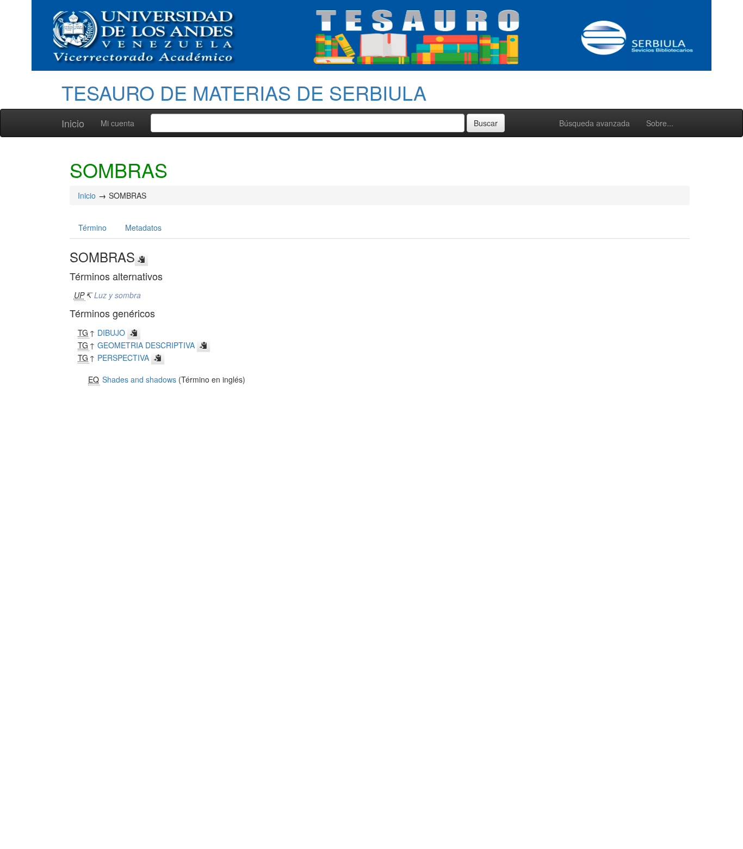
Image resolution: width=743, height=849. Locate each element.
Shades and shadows (139, 379)
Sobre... (659, 123)
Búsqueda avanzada (594, 123)
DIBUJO (111, 332)
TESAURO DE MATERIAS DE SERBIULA (243, 92)
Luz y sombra (117, 295)
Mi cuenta (117, 123)
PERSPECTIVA (123, 357)
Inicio (72, 123)
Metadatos (143, 227)
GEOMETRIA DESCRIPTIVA (146, 345)
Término (92, 227)
